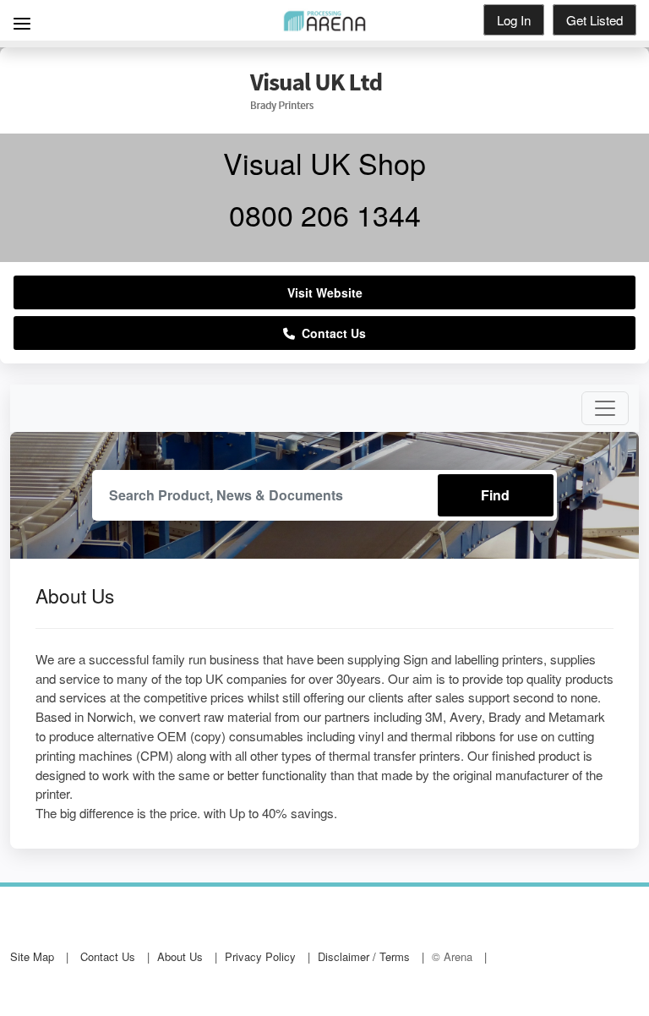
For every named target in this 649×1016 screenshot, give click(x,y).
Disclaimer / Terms (364, 956)
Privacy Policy (260, 956)
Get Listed (594, 20)
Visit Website (325, 292)
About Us (180, 956)
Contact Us (330, 333)
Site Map (32, 956)
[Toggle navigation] (605, 408)
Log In (514, 20)
